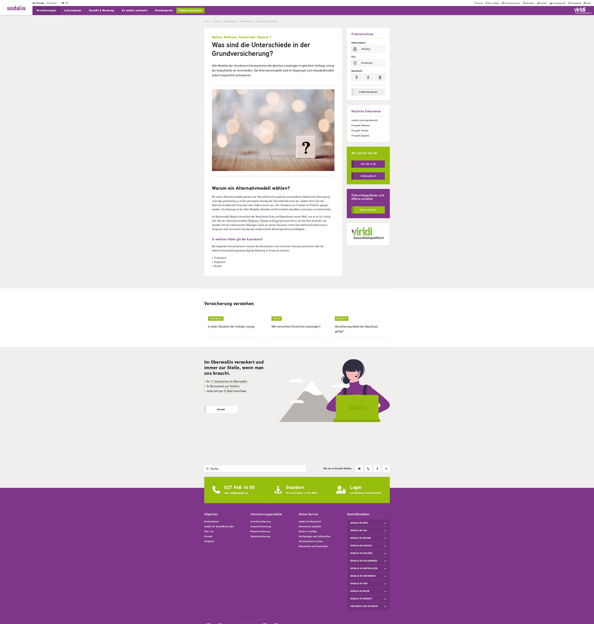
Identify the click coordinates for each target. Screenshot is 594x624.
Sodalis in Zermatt (361, 598)
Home (206, 21)
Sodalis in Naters (360, 538)
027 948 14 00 (239, 487)
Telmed (264, 220)
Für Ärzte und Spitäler (364, 606)
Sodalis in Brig (359, 523)
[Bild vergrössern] (273, 170)
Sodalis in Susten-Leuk (363, 568)
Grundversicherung (247, 21)
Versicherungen (230, 21)
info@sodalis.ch (239, 492)
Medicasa (253, 220)
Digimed (278, 220)
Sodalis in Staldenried (363, 560)
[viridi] (583, 10)
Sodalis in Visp (359, 583)
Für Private (217, 21)
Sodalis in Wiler (359, 591)
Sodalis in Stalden (361, 553)
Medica (234, 216)
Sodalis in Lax (358, 530)
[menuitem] (38, 3)
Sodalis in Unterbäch (363, 576)
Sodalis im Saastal (361, 545)
